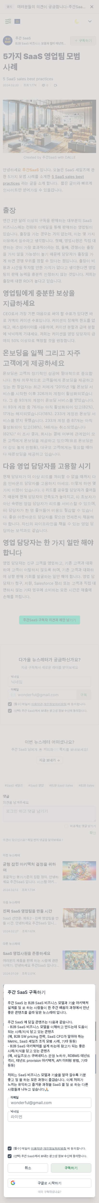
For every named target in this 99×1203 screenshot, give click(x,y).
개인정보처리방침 (54, 1148)
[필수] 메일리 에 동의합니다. (49, 1148)
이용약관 (37, 1148)
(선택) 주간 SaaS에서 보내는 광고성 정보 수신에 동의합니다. (50, 1156)
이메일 (15, 1097)
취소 (28, 1168)
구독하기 (71, 1168)
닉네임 (15, 1111)
